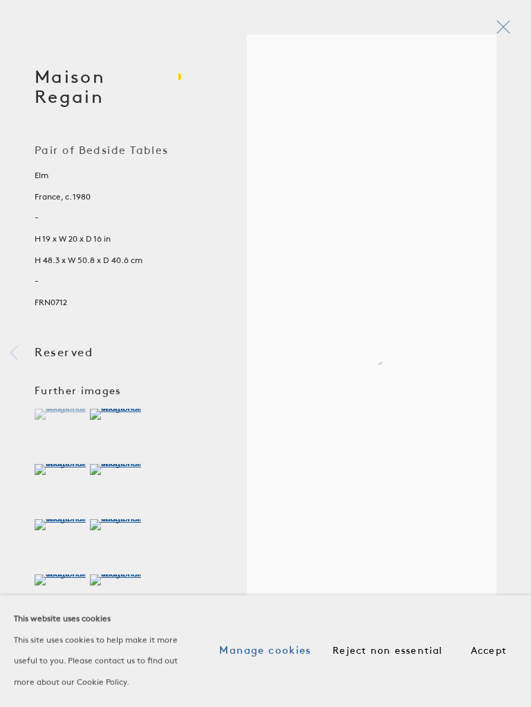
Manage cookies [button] (265, 651)
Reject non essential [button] (387, 651)
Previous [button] (14, 353)
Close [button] (500, 31)
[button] (60, 414)
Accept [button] (489, 651)
